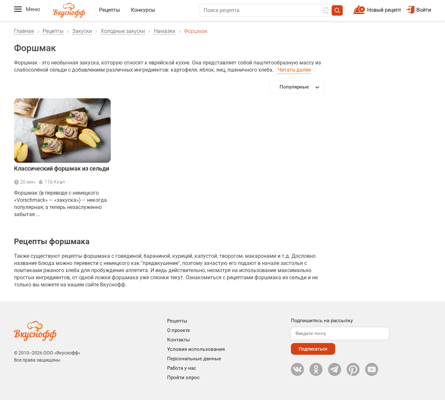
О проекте (178, 330)
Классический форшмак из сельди (61, 168)
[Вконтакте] (297, 369)
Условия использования (196, 349)
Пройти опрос (183, 377)
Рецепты (109, 10)
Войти (423, 10)
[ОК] (316, 369)
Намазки (164, 31)
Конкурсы (143, 10)
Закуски (82, 31)
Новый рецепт (384, 10)
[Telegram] (334, 369)
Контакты (178, 340)
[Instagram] (353, 369)
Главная (24, 31)
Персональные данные (194, 359)
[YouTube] (371, 369)
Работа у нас (181, 368)
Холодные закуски (123, 31)
